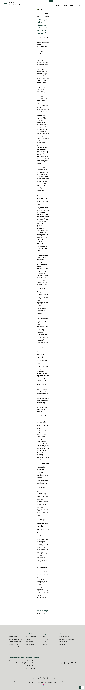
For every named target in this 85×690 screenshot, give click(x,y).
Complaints (40, 678)
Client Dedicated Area (16, 657)
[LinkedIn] (58, 663)
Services (57, 6)
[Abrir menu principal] (79, 4)
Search (73, 0)
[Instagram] (68, 663)
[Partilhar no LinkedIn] (37, 613)
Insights (45, 634)
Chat (70, 0)
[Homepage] (12, 3)
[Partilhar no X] (41, 613)
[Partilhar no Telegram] (46, 613)
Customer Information (33, 657)
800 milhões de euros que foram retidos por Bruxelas (43, 337)
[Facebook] (65, 663)
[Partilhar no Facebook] (39, 613)
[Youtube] (72, 663)
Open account (58, 0)
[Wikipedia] (75, 663)
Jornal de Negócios (47, 15)
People (65, 6)
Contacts (65, 0)
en (80, 0)
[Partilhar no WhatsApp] (44, 613)
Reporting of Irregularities (50, 678)
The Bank (72, 6)
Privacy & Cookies (33, 678)
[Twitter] (61, 663)
